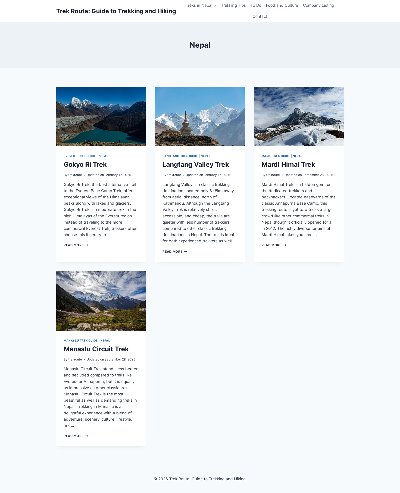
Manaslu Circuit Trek (96, 349)
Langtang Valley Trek (195, 164)
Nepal (103, 156)
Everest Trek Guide (80, 156)
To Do (255, 5)
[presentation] (101, 116)
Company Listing (318, 5)
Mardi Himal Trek (288, 164)
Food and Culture (282, 5)
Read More (76, 245)
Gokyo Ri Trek (85, 164)
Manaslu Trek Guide (81, 340)
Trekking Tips (233, 5)
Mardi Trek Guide (276, 156)
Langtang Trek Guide (180, 156)
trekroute (75, 175)
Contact (260, 16)
